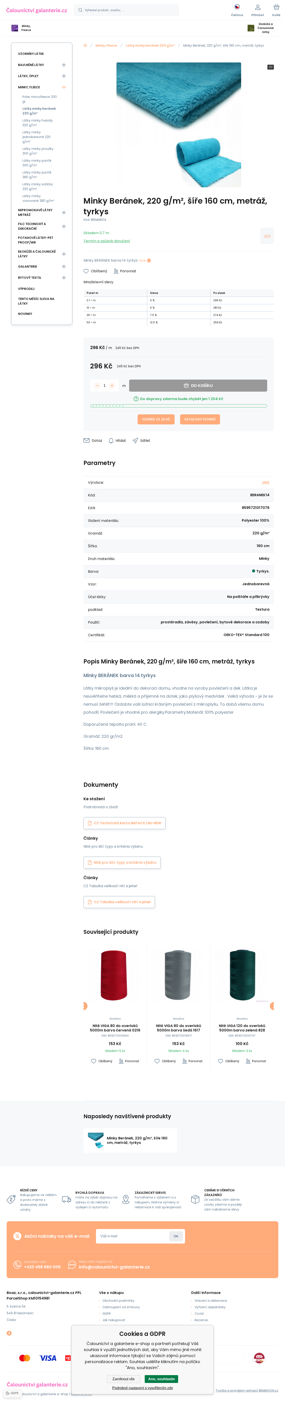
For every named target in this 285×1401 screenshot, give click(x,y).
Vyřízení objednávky (210, 1307)
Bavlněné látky (31, 65)
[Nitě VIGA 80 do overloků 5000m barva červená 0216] (115, 975)
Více (142, 260)
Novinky (25, 314)
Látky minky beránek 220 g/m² (150, 45)
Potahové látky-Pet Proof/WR (35, 240)
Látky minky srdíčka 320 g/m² (37, 186)
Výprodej (26, 289)
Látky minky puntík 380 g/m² (36, 174)
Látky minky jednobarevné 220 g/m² (36, 137)
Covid (199, 1313)
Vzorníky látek (31, 54)
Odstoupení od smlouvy (121, 1307)
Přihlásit (176, 1236)
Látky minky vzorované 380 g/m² (38, 198)
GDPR (106, 1313)
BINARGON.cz (268, 1390)
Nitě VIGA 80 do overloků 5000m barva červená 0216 (115, 1028)
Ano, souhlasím (161, 1379)
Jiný (267, 235)
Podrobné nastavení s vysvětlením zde (142, 1388)
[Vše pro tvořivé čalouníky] (85, 45)
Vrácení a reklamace (211, 1300)
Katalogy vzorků (200, 419)
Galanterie (27, 266)
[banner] (36, 10)
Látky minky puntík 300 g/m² (36, 162)
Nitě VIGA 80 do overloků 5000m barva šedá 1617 (178, 1028)
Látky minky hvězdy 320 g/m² (37, 122)
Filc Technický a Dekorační (32, 226)
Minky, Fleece (106, 45)
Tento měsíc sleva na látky (36, 301)
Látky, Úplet (28, 76)
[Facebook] (9, 1333)
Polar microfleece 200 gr (39, 99)
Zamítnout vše (123, 1379)
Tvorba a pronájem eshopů (237, 1390)
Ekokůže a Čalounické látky (37, 253)
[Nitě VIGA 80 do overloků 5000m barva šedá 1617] (178, 975)
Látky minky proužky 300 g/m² (37, 151)
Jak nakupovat (113, 1320)
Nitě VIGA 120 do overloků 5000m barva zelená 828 (242, 1028)
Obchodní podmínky (118, 1300)
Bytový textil (29, 277)
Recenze (201, 1320)
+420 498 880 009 (42, 1267)
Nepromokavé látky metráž (35, 212)
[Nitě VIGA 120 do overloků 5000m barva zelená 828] (242, 975)
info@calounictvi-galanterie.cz (114, 1267)
